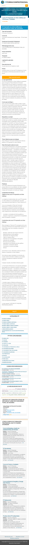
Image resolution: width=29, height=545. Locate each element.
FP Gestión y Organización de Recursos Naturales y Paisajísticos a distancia (14, 372)
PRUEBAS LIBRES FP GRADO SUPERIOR (10, 325)
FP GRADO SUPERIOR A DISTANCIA (9, 322)
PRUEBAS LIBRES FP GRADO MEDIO (9, 327)
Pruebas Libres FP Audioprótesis (11, 516)
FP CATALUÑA (5, 345)
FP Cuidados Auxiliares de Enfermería (11, 368)
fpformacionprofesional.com (15, 541)
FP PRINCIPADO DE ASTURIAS (8, 360)
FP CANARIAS (5, 341)
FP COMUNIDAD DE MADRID (8, 348)
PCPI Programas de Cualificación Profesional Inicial (13, 331)
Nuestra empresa (14, 538)
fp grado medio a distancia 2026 (17, 394)
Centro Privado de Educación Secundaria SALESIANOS (12, 407)
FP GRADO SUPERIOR (6, 318)
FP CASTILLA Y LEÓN (6, 343)
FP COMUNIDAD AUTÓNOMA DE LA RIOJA (10, 346)
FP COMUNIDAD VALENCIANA (8, 352)
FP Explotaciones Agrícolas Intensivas (11, 375)
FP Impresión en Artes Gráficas (16, 13)
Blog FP (14, 311)
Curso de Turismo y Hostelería (10, 464)
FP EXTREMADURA (6, 353)
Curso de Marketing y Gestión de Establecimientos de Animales (11, 429)
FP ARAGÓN (4, 340)
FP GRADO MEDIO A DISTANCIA (8, 323)
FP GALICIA (4, 355)
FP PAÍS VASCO (5, 358)
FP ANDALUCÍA (5, 338)
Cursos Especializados (7, 329)
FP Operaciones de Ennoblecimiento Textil (12, 381)
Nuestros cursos (20, 536)
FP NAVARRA (5, 21)
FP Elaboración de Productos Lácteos (11, 378)
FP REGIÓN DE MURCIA (6, 362)
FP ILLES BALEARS (6, 357)
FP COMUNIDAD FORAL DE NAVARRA (9, 350)
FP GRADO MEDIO (5, 320)
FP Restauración (7, 500)
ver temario (10, 460)
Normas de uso (9, 536)
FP (6, 13)
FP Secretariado (7, 448)
